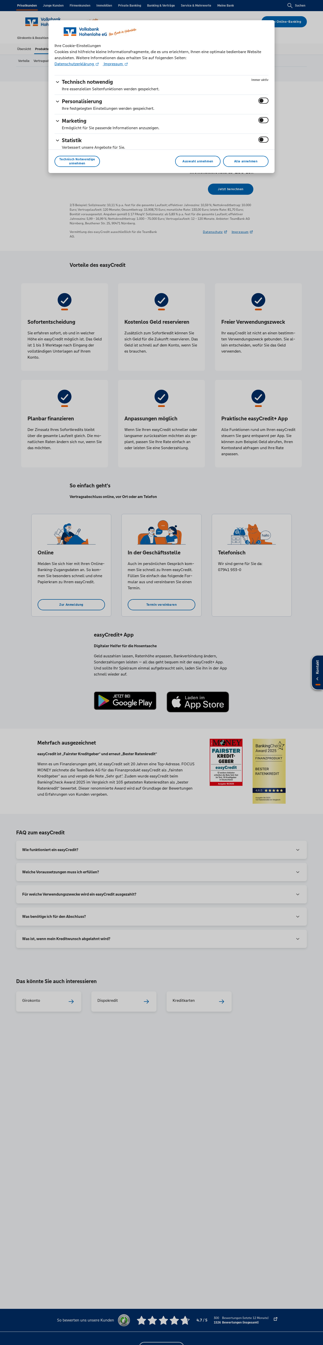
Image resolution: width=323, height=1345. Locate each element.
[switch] (263, 101)
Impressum (113, 63)
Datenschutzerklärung (75, 63)
